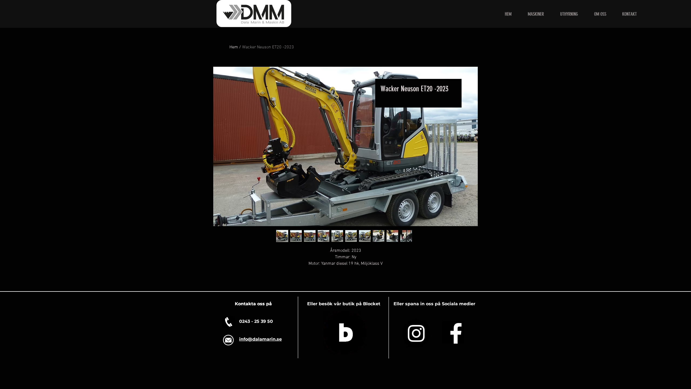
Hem (233, 47)
